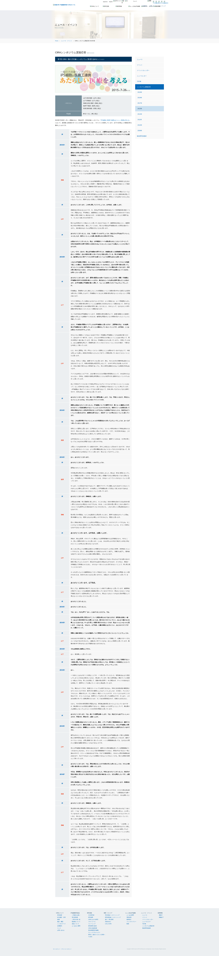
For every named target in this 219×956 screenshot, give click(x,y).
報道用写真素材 (142, 136)
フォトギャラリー (131, 921)
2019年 (140, 92)
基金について (75, 923)
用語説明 (129, 917)
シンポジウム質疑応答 (144, 87)
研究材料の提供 (92, 926)
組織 (58, 919)
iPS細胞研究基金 (75, 913)
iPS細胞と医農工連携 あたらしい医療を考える (115, 120)
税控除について (76, 921)
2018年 (140, 97)
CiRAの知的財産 (92, 928)
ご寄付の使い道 (76, 919)
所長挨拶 (59, 915)
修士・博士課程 (109, 919)
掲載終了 (161, 917)
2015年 (140, 108)
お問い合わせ (60, 930)
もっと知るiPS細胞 (130, 913)
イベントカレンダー (143, 70)
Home (56, 40)
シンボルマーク (61, 923)
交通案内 (59, 926)
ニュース (139, 59)
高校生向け (108, 921)
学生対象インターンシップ (112, 915)
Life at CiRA (108, 923)
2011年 (140, 119)
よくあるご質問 (76, 926)
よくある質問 (130, 915)
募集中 (161, 915)
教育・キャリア (108, 913)
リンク (59, 928)
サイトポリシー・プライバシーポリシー (62, 949)
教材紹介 (129, 919)
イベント (139, 65)
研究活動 (89, 913)
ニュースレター (142, 76)
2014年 (140, 114)
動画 (128, 923)
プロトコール (91, 921)
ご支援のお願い (76, 915)
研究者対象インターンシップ (113, 917)
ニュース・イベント (66, 40)
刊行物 (139, 81)
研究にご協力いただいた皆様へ (96, 934)
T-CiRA (90, 936)
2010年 (140, 125)
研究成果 (90, 917)
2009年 (140, 130)
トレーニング (91, 923)
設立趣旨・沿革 (61, 917)
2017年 (140, 103)
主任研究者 (91, 915)
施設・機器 (60, 921)
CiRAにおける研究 (93, 919)
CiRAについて (60, 913)
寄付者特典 (75, 917)
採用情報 (160, 913)
